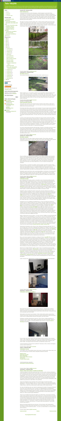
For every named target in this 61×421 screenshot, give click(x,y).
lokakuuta (9, 51)
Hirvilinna (7, 110)
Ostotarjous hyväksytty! (10, 101)
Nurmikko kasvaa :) (24, 73)
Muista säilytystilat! (23, 355)
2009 (7, 79)
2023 (7, 38)
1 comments (34, 289)
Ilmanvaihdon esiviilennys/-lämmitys (27, 363)
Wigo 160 (35, 229)
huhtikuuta (9, 73)
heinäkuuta (9, 69)
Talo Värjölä (10, 3)
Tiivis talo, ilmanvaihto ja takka (11, 25)
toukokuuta (9, 72)
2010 (7, 47)
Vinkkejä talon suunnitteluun (11, 31)
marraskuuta (9, 50)
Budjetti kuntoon (23, 353)
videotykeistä (22, 254)
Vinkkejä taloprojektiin (10, 27)
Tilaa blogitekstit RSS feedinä (30, 414)
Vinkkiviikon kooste (24, 349)
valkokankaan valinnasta (42, 253)
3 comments (34, 346)
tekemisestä (50, 253)
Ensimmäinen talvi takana (10, 21)
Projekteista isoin (9, 103)
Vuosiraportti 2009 (9, 15)
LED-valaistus (22, 357)
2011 (7, 45)
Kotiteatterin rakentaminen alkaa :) (27, 291)
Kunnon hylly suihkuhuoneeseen (26, 356)
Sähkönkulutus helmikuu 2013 (11, 111)
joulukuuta (9, 48)
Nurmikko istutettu (24, 137)
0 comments (34, 71)
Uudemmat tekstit (23, 411)
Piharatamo (14, 93)
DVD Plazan (22, 186)
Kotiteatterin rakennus (10, 26)
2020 (7, 40)
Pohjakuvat (8, 14)
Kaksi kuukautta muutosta (26, 102)
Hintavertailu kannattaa (24, 354)
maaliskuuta (9, 75)
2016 (7, 41)
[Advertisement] (18, 418)
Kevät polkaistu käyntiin (10, 104)
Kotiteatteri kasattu (24, 178)
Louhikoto (8, 107)
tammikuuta (9, 78)
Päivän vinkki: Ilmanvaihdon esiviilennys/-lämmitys (31, 370)
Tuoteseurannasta (30, 254)
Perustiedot (8, 13)
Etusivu (38, 411)
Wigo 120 (32, 231)
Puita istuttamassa (24, 11)
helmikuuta (9, 76)
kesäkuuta (9, 71)
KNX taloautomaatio (9, 32)
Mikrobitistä (44, 184)
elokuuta (8, 54)
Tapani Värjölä (8, 86)
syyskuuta (9, 52)
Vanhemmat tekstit (53, 411)
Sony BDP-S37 (47, 237)
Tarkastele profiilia (8, 89)
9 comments (34, 409)
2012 (7, 44)
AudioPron (54, 228)
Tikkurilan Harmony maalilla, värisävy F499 (41, 224)
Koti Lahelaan (8, 100)
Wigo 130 (43, 231)
